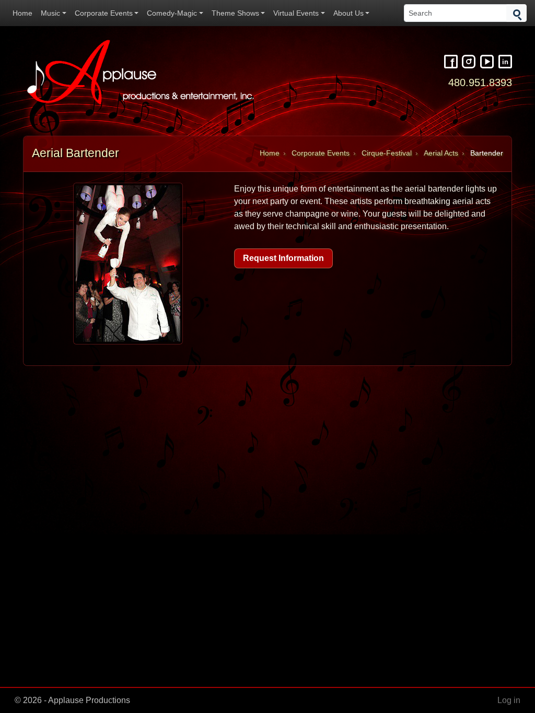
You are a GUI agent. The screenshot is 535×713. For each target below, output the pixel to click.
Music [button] (50, 13)
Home (22, 13)
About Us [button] (348, 13)
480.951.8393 (480, 82)
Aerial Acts (441, 153)
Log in (508, 700)
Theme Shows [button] (235, 13)
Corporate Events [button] (104, 13)
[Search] (516, 13)
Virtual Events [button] (296, 13)
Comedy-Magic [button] (172, 13)
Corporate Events (321, 153)
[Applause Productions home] (142, 72)
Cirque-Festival (387, 153)
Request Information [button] (283, 258)
